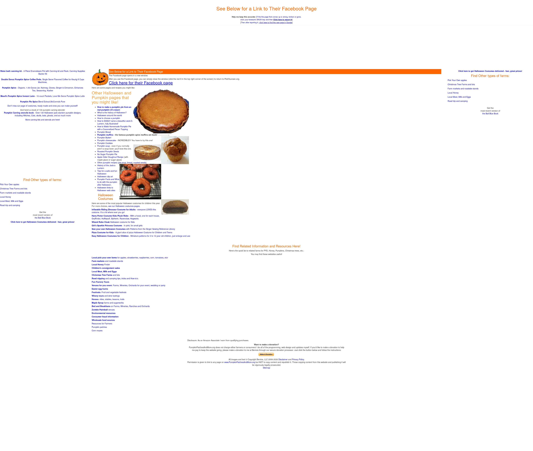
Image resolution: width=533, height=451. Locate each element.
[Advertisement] (266, 47)
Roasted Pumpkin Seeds (108, 151)
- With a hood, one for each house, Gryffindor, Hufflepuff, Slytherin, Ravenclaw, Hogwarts (125, 217)
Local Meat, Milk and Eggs (104, 271)
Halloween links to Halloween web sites (106, 189)
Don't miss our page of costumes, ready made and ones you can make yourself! (42, 105)
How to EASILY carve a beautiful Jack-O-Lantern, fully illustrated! (115, 122)
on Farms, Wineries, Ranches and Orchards (121, 306)
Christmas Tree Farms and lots (13, 188)
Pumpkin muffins (105, 134)
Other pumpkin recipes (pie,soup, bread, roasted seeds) (122, 162)
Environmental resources (103, 313)
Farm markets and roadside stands (15, 192)
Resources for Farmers (102, 323)
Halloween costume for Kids (113, 222)
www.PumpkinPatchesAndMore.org (239, 362)
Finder (101, 264)
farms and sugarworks (108, 302)
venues (103, 309)
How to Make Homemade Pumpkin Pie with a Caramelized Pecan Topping (114, 128)
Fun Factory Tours (100, 281)
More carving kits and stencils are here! (42, 119)
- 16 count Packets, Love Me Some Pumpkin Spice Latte (43, 96)
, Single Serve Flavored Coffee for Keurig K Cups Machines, (42, 80)
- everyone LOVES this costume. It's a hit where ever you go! (124, 211)
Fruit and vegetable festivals (109, 292)
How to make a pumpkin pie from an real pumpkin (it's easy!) (114, 108)
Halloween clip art (105, 176)
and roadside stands (107, 261)
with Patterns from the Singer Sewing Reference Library (133, 229)
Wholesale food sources (103, 320)
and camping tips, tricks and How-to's (115, 278)
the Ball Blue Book (43, 217)
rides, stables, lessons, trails (108, 299)
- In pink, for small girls (117, 225)
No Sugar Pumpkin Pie (107, 154)
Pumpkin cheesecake (106, 140)
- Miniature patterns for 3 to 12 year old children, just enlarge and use (141, 235)
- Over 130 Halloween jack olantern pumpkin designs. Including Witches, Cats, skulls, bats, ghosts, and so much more (42, 114)
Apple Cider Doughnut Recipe (110, 157)
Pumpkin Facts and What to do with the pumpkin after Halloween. (108, 182)
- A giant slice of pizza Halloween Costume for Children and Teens (132, 232)
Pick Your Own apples (9, 184)
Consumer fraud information (105, 316)
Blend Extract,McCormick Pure (42, 101)
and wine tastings (106, 295)
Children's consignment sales (106, 268)
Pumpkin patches (99, 327)
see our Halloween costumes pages (124, 206)
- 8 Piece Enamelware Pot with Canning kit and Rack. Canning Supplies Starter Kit (42, 72)
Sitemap (266, 367)
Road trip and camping (10, 205)
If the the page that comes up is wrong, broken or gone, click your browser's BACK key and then (270, 18)
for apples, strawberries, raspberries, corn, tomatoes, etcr (130, 257)
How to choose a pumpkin (108, 118)
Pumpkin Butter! (104, 137)
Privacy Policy (298, 359)
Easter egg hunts (100, 288)
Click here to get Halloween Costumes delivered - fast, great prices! (43, 221)
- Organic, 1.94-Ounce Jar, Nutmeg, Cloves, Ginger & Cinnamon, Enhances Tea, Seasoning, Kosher (42, 89)
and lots (106, 274)
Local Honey (5, 196)
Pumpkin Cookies (105, 143)
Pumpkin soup (103, 145)
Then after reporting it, (266, 22)
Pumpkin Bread (104, 132)
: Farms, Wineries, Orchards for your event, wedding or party (128, 285)
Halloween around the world (109, 115)
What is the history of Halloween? (112, 112)
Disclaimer (283, 359)
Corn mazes (97, 330)
